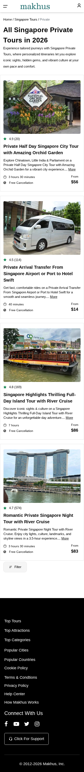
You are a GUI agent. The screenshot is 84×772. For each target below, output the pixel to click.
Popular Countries (19, 659)
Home (7, 19)
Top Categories (17, 640)
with (47, 48)
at (70, 60)
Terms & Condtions (20, 677)
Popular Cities (16, 650)
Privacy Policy (16, 685)
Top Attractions (17, 630)
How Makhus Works (21, 702)
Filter (17, 567)
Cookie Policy (16, 668)
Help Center (14, 694)
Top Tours (12, 621)
